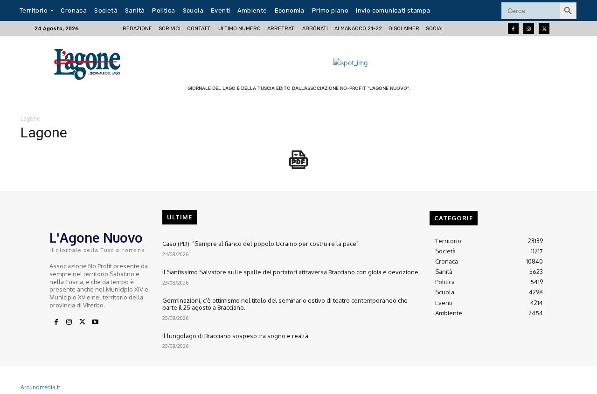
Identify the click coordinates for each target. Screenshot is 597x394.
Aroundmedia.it (40, 387)
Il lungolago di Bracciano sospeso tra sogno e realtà (235, 336)
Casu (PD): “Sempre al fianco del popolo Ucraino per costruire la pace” (260, 243)
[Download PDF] (298, 164)
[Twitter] (544, 28)
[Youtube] (95, 322)
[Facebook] (513, 28)
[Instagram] (528, 28)
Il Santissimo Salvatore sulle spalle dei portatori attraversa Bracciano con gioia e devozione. (291, 272)
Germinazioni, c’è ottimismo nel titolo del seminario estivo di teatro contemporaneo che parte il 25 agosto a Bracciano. (285, 304)
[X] (82, 322)
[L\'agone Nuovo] (90, 62)
